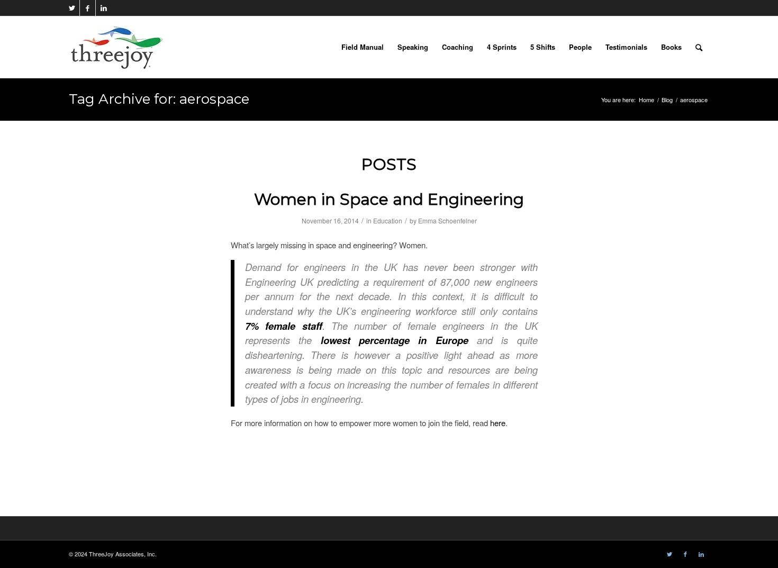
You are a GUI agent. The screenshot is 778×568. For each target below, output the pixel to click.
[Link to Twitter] (71, 8)
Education (387, 220)
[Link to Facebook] (87, 8)
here (497, 422)
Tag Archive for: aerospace (159, 99)
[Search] (699, 47)
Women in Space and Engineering (389, 199)
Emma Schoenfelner (447, 220)
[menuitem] (362, 47)
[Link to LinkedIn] (104, 8)
